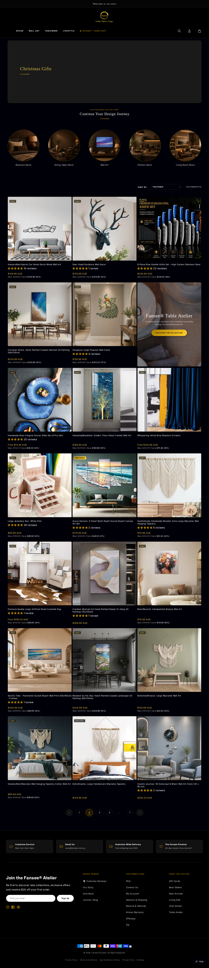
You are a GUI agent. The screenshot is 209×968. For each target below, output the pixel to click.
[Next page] (139, 812)
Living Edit (175, 900)
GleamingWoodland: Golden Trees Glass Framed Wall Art (102, 435)
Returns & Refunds (136, 906)
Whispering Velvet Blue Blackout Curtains (159, 435)
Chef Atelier (175, 906)
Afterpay (131, 918)
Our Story (88, 887)
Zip (128, 924)
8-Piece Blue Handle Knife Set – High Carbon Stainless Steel (168, 264)
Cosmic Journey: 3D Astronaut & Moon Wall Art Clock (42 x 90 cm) (168, 785)
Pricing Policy (128, 960)
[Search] (179, 31)
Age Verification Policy (110, 960)
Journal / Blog (90, 900)
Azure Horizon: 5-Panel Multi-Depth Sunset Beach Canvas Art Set (103, 522)
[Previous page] (69, 812)
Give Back (88, 893)
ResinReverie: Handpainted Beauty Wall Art (159, 609)
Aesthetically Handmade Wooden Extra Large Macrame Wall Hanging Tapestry (168, 522)
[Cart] (199, 31)
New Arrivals (176, 893)
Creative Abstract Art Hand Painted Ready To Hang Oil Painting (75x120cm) (100, 610)
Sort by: (142, 187)
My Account (132, 893)
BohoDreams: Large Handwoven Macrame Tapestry (99, 784)
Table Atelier (176, 912)
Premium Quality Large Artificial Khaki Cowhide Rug (34, 609)
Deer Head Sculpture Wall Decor (89, 264)
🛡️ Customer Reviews (94, 881)
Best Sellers (175, 887)
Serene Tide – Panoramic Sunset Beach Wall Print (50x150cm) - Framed (40, 696)
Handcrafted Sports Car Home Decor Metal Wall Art (34, 264)
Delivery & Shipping (136, 900)
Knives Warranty (135, 912)
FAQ (128, 881)
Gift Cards (174, 881)
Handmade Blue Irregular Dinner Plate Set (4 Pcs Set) (35, 435)
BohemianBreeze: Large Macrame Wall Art (159, 695)
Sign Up (65, 898)
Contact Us (132, 887)
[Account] (189, 31)
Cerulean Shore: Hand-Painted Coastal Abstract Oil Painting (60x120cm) (39, 351)
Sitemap (140, 960)
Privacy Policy (71, 960)
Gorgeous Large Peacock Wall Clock (91, 350)
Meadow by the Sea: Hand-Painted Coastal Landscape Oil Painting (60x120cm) (102, 696)
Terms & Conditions (88, 960)
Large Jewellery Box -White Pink (25, 521)
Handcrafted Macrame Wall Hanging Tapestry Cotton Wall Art (39, 784)
